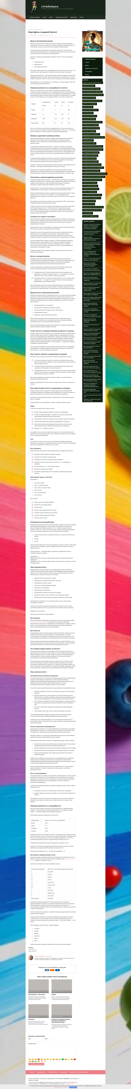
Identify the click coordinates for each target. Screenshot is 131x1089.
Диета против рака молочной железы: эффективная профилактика (92, 289)
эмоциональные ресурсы (92, 210)
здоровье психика (89, 116)
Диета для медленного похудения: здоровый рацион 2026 (92, 391)
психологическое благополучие (94, 173)
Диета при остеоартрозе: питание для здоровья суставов (92, 315)
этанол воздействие (90, 216)
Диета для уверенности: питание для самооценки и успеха (92, 380)
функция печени (89, 201)
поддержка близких (90, 155)
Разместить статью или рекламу (79, 1072)
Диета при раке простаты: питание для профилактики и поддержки (92, 279)
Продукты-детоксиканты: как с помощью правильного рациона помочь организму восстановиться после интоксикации (92, 245)
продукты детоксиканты (91, 164)
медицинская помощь (91, 134)
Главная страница (35, 17)
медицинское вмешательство (93, 137)
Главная (32, 1072)
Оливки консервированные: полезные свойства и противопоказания (61, 1020)
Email (46, 1038)
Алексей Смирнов (39, 956)
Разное (81, 17)
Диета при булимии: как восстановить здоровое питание (92, 371)
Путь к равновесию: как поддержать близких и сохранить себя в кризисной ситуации (91, 253)
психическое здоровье (91, 170)
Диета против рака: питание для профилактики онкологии (92, 283)
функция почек (88, 204)
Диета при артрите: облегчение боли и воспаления (92, 357)
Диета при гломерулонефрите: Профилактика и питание (92, 334)
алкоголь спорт (88, 85)
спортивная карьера (90, 186)
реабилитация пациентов (92, 180)
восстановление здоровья (92, 92)
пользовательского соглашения (61, 1087)
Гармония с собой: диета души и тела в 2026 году (92, 400)
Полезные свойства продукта (38, 622)
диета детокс (87, 107)
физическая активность (91, 198)
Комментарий (32, 1043)
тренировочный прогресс (92, 195)
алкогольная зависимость (92, 82)
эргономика (87, 213)
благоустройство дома (91, 88)
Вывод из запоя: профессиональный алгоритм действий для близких (92, 238)
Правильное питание (61, 17)
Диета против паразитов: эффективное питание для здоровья (91, 304)
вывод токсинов (89, 98)
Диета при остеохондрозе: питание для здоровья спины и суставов (92, 310)
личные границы (89, 131)
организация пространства (92, 149)
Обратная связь (41, 1072)
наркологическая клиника (92, 146)
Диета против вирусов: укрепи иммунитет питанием (92, 342)
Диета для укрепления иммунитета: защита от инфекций (90, 320)
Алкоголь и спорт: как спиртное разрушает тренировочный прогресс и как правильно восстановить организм (92, 226)
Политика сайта (52, 1072)
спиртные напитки (89, 183)
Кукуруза (31, 1019)
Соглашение (63, 1072)
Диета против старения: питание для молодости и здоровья (92, 293)
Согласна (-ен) (73, 1087)
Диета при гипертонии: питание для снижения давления (92, 338)
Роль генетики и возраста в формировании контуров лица (92, 269)
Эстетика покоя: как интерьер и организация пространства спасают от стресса (92, 233)
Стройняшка (50, 6)
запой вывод (88, 113)
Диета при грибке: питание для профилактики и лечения (92, 329)
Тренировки (73, 17)
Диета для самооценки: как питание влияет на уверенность (92, 375)
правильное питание (90, 161)
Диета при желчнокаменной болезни (91, 325)
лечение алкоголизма (91, 128)
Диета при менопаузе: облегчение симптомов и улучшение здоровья (90, 264)
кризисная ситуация (90, 125)
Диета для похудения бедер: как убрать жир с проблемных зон (92, 273)
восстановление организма (93, 95)
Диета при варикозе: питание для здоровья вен (92, 347)
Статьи (44, 17)
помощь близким (89, 158)
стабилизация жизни (90, 189)
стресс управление (89, 192)
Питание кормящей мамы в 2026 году (92, 395)
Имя (29, 1038)
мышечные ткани (89, 143)
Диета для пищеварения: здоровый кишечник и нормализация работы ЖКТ (91, 385)
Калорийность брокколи (36, 994)
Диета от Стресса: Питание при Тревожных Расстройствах (92, 259)
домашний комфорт (90, 110)
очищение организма (90, 152)
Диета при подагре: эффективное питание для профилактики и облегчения (93, 299)
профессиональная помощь (93, 167)
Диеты (51, 17)
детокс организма (89, 104)
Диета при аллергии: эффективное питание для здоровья (91, 362)
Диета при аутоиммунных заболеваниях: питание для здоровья (91, 352)
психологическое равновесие (93, 177)
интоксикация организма (92, 122)
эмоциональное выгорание (93, 207)
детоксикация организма (92, 101)
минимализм (88, 140)
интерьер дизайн (89, 119)
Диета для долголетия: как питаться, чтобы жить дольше (92, 367)
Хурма (54, 994)
